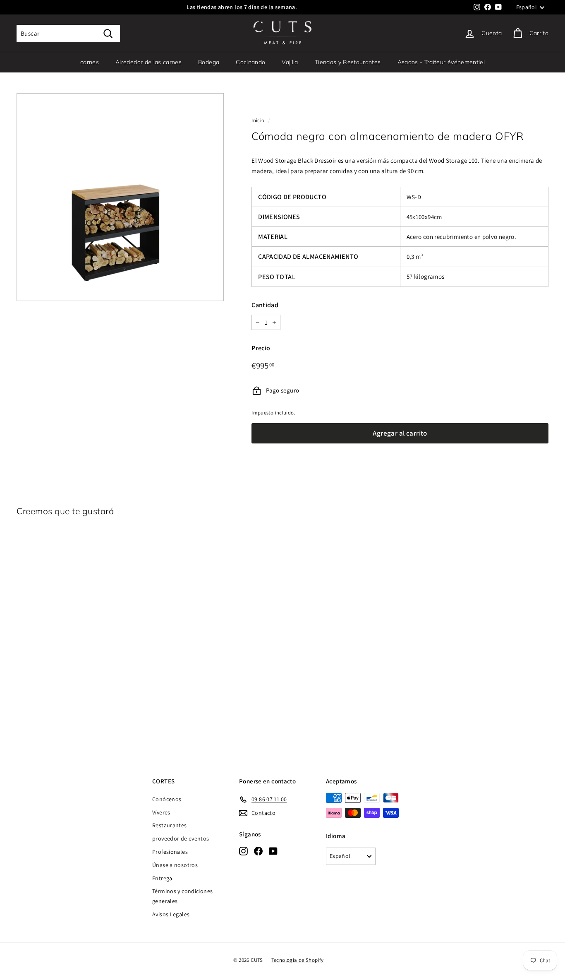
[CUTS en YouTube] (273, 851)
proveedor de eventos (180, 838)
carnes (89, 62)
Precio (260, 348)
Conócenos (166, 799)
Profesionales (170, 851)
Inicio (257, 120)
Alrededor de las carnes (148, 62)
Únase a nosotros (175, 865)
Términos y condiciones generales (182, 896)
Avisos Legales (170, 914)
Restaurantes (169, 825)
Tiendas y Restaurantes (348, 62)
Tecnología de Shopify (297, 960)
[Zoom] (120, 197)
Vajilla (290, 62)
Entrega (162, 878)
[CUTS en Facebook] (258, 851)
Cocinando (250, 62)
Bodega (208, 62)
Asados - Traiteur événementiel (441, 62)
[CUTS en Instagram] (243, 851)
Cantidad (264, 305)
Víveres (161, 812)
